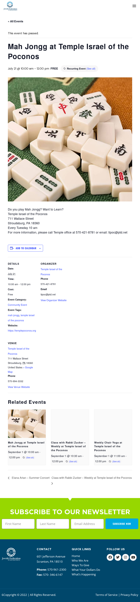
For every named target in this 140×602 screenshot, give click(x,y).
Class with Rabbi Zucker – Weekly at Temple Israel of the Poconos (68, 446)
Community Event (17, 304)
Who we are (80, 560)
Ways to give (80, 565)
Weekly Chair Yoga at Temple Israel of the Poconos (108, 446)
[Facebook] (110, 557)
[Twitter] (117, 557)
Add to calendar (26, 248)
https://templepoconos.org (22, 330)
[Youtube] (133, 557)
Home (76, 556)
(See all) (90, 68)
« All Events (15, 21)
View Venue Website (19, 387)
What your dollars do (86, 570)
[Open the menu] (134, 6)
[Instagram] (125, 557)
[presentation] (27, 424)
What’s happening (84, 574)
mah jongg (13, 315)
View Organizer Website (54, 300)
